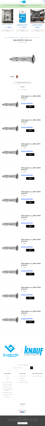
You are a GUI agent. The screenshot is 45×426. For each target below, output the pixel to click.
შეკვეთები (22, 378)
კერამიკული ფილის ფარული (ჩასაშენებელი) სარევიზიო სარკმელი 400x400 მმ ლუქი (37, 25)
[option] (7, 20)
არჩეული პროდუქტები (37, 376)
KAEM (26, 42)
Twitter (18, 89)
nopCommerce (25, 417)
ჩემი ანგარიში (22, 376)
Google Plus (24, 89)
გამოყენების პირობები (7, 394)
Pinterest (22, 89)
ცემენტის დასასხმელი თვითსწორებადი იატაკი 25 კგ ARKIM (22, 25)
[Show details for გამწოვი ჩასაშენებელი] (7, 16)
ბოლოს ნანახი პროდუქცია (22, 382)
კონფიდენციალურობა (7, 392)
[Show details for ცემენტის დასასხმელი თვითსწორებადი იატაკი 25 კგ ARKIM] (22, 16)
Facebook (20, 89)
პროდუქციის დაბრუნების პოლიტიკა (7, 390)
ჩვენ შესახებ (7, 396)
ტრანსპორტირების (31, 420)
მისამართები (22, 380)
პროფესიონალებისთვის (7, 382)
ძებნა (7, 376)
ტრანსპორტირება (7, 386)
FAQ (7, 380)
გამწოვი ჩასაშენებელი (7, 24)
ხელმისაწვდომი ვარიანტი (23, 82)
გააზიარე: (22, 86)
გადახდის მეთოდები (7, 384)
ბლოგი (7, 378)
